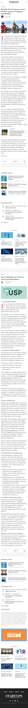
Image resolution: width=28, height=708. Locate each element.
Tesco (17, 622)
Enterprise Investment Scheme (16, 614)
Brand (2, 274)
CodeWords (20, 612)
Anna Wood (8, 16)
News (7, 656)
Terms (22, 692)
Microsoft (15, 618)
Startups (8, 671)
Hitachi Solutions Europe (22, 615)
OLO (16, 619)
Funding (3, 6)
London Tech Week (22, 616)
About (5, 692)
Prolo (12, 620)
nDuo (5, 619)
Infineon (9, 616)
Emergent (9, 614)
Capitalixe (15, 612)
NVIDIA (13, 619)
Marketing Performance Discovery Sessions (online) (14, 218)
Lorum (2, 618)
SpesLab (20, 620)
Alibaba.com (7, 612)
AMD (11, 612)
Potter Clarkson (7, 620)
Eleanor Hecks (9, 281)
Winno (6, 625)
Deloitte (5, 614)
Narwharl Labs (21, 618)
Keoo (13, 616)
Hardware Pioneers (10, 615)
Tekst (14, 622)
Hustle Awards (4, 616)
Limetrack (17, 616)
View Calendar (4, 222)
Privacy (17, 692)
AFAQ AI (3, 612)
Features (17, 256)
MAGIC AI (7, 618)
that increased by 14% (11, 430)
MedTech (11, 618)
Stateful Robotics (9, 622)
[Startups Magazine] (14, 2)
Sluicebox (16, 620)
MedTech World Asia (10, 207)
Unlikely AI (18, 623)
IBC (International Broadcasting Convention (13, 212)
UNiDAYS (14, 623)
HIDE (15, 615)
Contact (11, 692)
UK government (8, 623)
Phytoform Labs (21, 619)
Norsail (9, 619)
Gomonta (4, 615)
